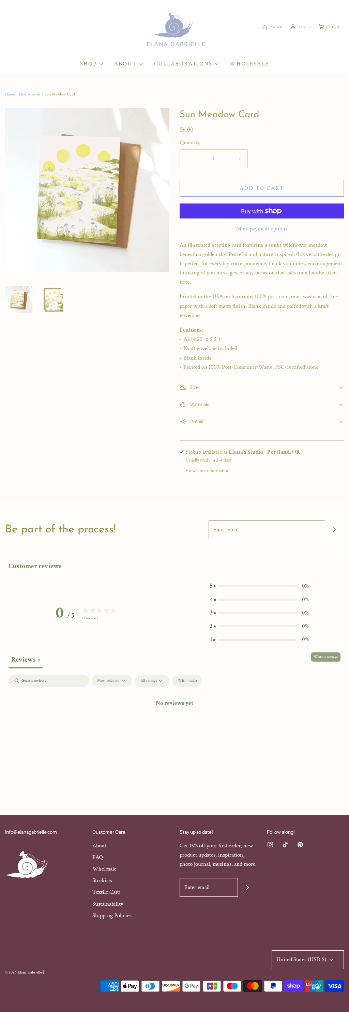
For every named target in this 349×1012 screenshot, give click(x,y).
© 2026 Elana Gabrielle (23, 972)
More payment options (261, 228)
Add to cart (262, 188)
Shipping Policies (112, 915)
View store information (207, 471)
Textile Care (106, 892)
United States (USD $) (302, 959)
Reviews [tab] (25, 659)
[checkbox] (187, 681)
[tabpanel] (174, 725)
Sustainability (107, 904)
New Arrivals (29, 94)
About (99, 845)
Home (10, 94)
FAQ (97, 857)
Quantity (190, 142)
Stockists (102, 880)
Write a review (326, 657)
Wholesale (249, 63)
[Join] (334, 529)
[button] (18, 299)
